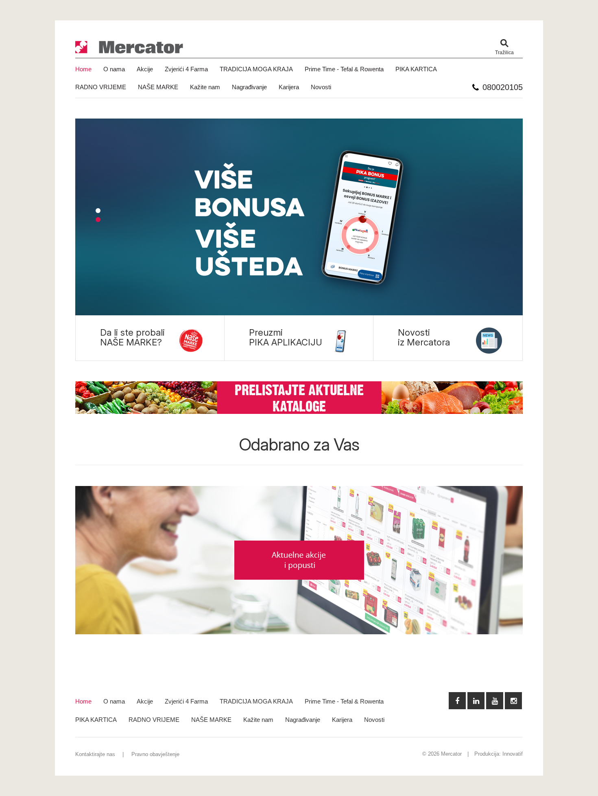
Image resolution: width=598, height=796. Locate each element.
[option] (299, 217)
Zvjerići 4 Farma (186, 69)
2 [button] (98, 219)
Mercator (129, 47)
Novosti (321, 87)
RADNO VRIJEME (100, 87)
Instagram (513, 700)
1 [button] (98, 210)
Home (83, 69)
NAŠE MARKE (158, 87)
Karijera (289, 87)
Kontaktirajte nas (95, 754)
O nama (114, 69)
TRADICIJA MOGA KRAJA (256, 69)
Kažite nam (205, 87)
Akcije (145, 69)
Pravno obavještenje (155, 754)
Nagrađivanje (249, 87)
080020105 (502, 87)
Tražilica (504, 52)
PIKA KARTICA (416, 69)
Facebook (457, 700)
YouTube (494, 700)
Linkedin (476, 700)
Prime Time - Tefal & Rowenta (344, 69)
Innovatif (512, 754)
